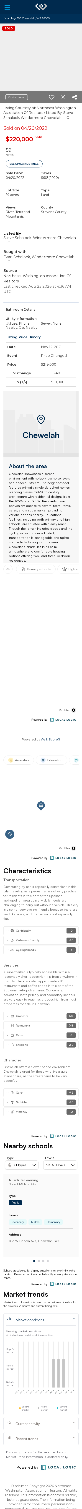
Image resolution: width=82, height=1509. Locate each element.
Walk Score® (50, 739)
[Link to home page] (41, 7)
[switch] (51, 97)
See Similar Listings (24, 163)
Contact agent (16, 97)
